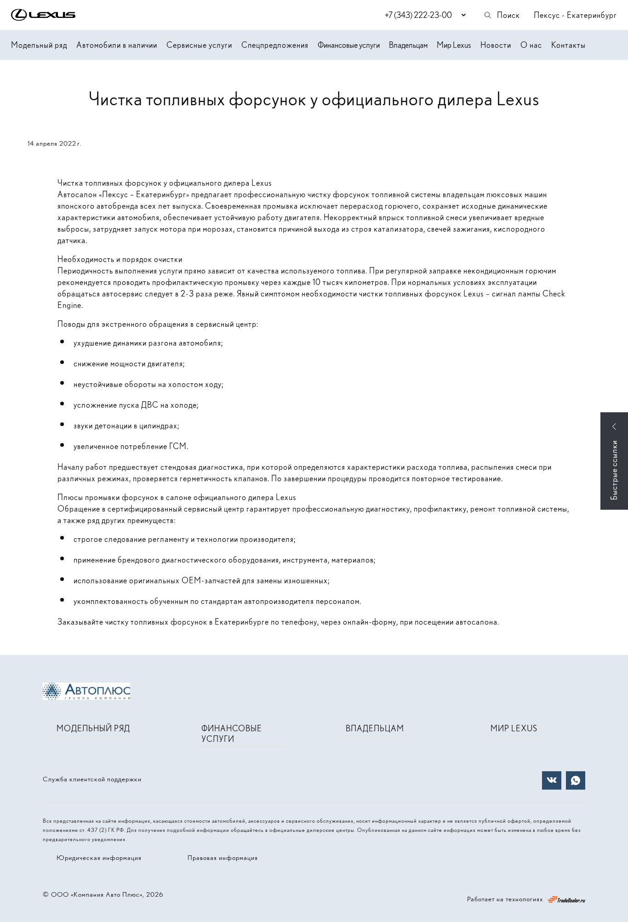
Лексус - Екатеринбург (575, 15)
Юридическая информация (99, 858)
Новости (495, 45)
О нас (531, 45)
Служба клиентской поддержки (92, 779)
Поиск (508, 15)
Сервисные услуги (199, 45)
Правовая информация (223, 858)
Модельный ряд (39, 45)
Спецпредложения (274, 45)
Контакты (568, 45)
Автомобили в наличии (116, 45)
